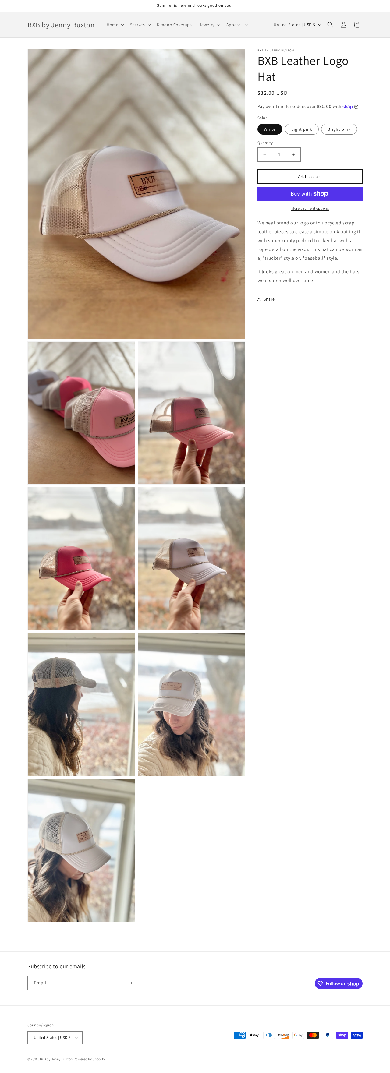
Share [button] (269, 299)
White (270, 129)
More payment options (310, 208)
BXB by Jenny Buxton (56, 1059)
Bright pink (339, 129)
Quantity (265, 142)
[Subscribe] (130, 983)
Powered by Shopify (89, 1059)
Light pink (301, 129)
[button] (114, 24)
